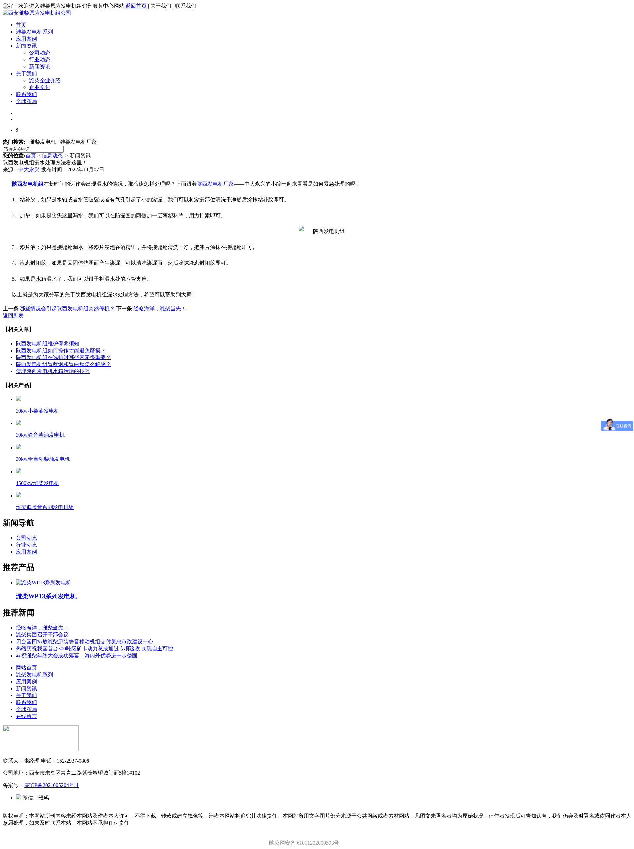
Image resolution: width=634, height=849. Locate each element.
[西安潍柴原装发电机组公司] (37, 13)
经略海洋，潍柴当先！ (159, 308)
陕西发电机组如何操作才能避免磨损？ (61, 350)
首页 (21, 25)
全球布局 (26, 101)
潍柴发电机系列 (34, 32)
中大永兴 (29, 169)
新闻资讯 (26, 46)
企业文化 (39, 87)
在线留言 (26, 716)
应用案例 (26, 39)
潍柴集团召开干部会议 (42, 634)
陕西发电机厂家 (215, 184)
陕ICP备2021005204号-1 (51, 785)
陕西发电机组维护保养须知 (47, 343)
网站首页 (26, 667)
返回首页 (136, 6)
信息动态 (52, 155)
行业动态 (39, 59)
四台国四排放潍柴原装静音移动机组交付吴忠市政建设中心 (84, 641)
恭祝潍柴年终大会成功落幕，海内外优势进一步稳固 (76, 655)
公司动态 (39, 52)
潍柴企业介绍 (45, 80)
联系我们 (26, 94)
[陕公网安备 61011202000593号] (303, 836)
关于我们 (26, 73)
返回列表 (13, 315)
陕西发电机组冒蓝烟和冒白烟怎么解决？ (63, 364)
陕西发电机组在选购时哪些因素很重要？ (63, 357)
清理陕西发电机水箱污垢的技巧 (53, 371)
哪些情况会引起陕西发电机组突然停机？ (66, 308)
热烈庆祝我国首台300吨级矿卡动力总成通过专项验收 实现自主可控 (94, 648)
